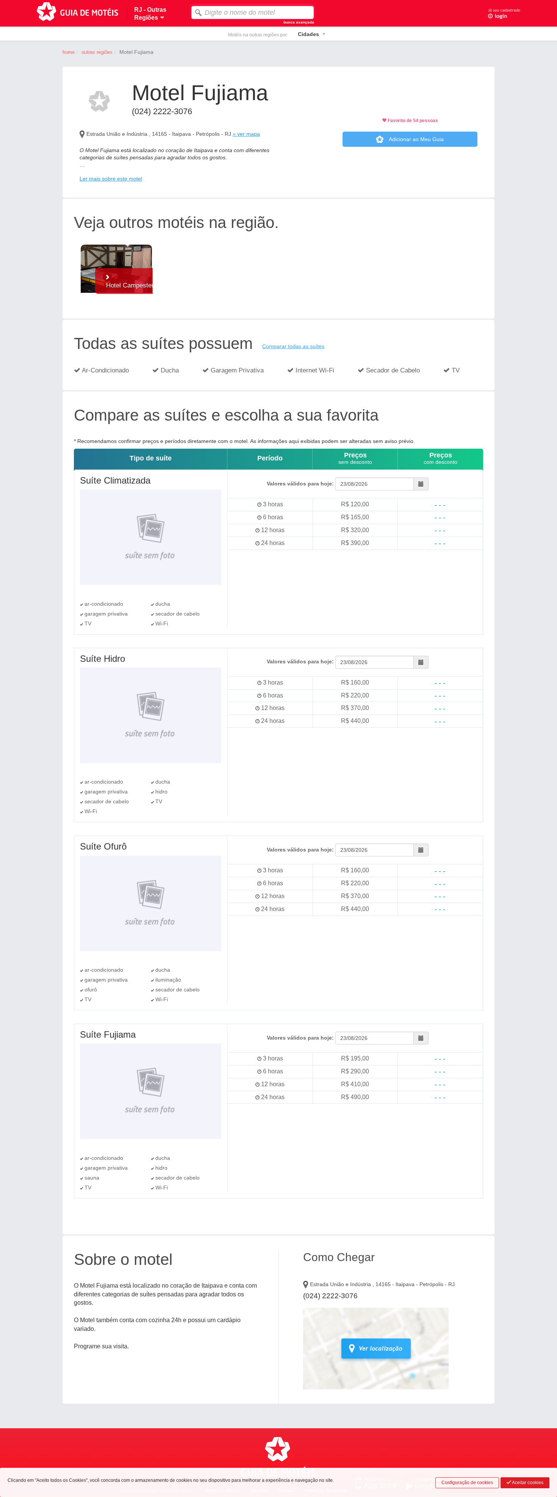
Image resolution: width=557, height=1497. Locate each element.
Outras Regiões (97, 52)
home (69, 52)
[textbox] (252, 12)
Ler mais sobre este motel (111, 179)
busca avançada (298, 22)
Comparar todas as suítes (293, 346)
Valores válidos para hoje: (300, 484)
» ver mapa (246, 134)
